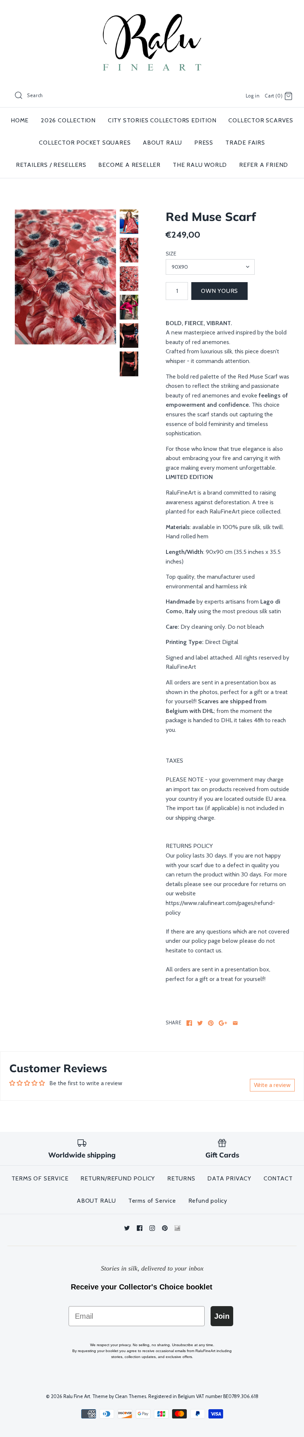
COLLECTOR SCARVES (260, 120)
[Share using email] (235, 1023)
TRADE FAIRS (245, 142)
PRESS (203, 142)
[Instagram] (152, 1228)
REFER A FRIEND (263, 164)
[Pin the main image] (211, 1023)
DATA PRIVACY (229, 1178)
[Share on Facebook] (189, 1023)
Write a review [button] (272, 1085)
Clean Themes (130, 1396)
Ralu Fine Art (76, 1396)
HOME (20, 120)
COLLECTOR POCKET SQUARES (84, 142)
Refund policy (207, 1200)
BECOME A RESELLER (129, 164)
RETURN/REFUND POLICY (117, 1178)
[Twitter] (127, 1228)
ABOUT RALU (162, 142)
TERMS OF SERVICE (40, 1178)
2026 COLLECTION (68, 120)
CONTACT (278, 1178)
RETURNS (181, 1178)
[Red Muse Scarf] (65, 276)
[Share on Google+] (223, 1023)
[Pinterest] (165, 1228)
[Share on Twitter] (200, 1023)
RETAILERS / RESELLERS (51, 164)
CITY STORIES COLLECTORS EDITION (162, 120)
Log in (253, 96)
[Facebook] (139, 1228)
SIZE (171, 253)
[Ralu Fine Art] (152, 12)
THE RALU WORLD (200, 164)
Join (221, 1316)
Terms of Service (152, 1200)
